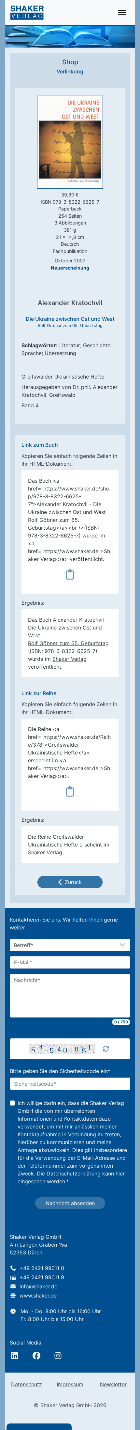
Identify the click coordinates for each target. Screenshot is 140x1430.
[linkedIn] (15, 1355)
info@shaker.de (38, 1286)
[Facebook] (36, 1355)
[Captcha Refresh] (106, 1049)
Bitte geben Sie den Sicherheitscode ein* (60, 1071)
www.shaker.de (38, 1295)
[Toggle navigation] (122, 12)
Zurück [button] (73, 882)
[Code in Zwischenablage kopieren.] (70, 574)
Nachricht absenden (70, 1203)
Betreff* (24, 945)
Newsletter (113, 1384)
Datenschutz (26, 1384)
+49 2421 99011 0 (42, 1268)
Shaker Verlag (69, 659)
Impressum (70, 1384)
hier (120, 1173)
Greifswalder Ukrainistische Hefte (62, 376)
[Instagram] (58, 1355)
